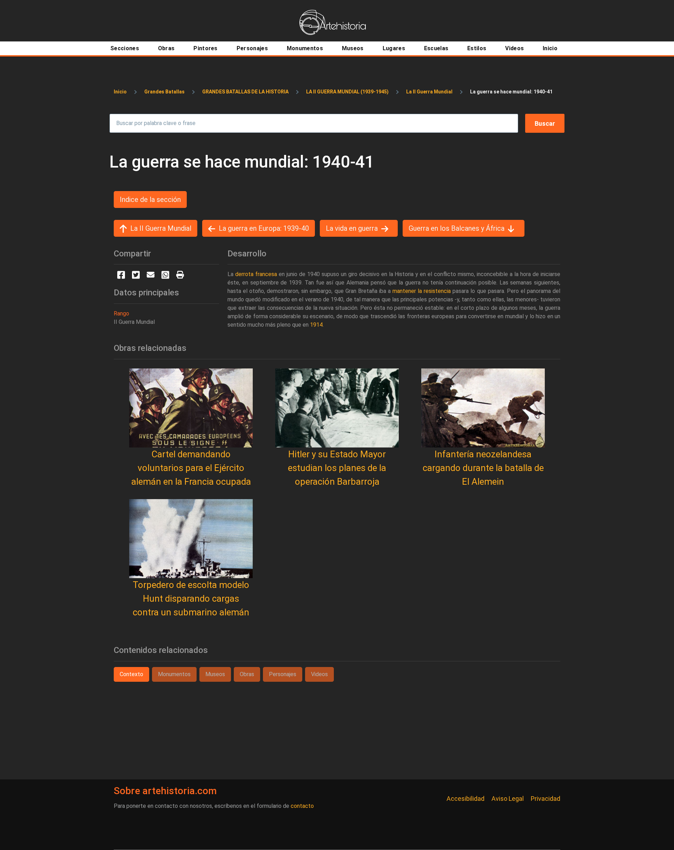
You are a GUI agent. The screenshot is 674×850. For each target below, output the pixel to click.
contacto (302, 806)
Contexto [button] (131, 674)
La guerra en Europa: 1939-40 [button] (264, 228)
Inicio (120, 91)
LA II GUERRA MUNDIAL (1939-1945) (347, 91)
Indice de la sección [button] (150, 199)
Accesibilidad (465, 798)
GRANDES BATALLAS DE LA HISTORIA (245, 91)
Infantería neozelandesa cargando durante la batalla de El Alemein (483, 468)
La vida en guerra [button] (352, 228)
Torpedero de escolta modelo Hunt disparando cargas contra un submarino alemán (191, 598)
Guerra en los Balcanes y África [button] (456, 228)
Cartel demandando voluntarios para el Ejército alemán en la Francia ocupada (191, 468)
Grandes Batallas (164, 91)
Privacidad (545, 798)
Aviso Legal (507, 798)
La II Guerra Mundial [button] (160, 228)
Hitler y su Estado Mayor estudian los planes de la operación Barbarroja (337, 468)
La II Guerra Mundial (429, 91)
